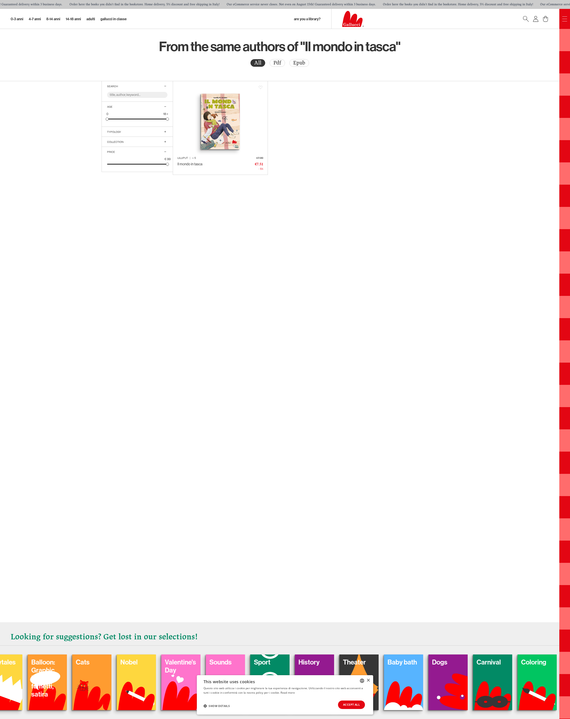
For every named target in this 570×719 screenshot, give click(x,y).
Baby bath (373, 662)
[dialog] (285, 695)
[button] (217, 706)
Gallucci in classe (113, 19)
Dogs (410, 662)
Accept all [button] (351, 705)
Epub (299, 63)
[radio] (257, 63)
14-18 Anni (73, 19)
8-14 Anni (53, 19)
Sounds (191, 662)
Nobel (99, 662)
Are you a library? (307, 19)
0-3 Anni (17, 19)
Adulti (90, 19)
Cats (53, 662)
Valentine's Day (151, 666)
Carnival (459, 662)
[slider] (107, 118)
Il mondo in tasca (189, 164)
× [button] (368, 680)
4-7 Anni (35, 19)
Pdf (277, 63)
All (257, 63)
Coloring (504, 662)
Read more (288, 693)
